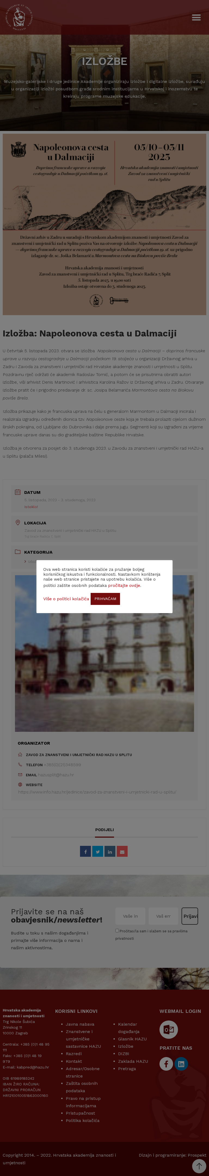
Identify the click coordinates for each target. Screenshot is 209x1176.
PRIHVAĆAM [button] (105, 598)
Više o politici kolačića (66, 598)
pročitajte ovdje (124, 585)
